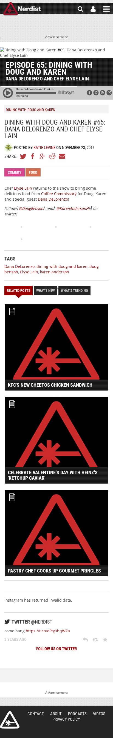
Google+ (42, 156)
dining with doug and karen (61, 266)
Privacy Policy (66, 719)
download (89, 93)
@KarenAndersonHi (73, 208)
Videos (99, 713)
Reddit (52, 156)
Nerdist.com (9, 720)
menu (106, 9)
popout (109, 93)
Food (33, 172)
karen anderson (54, 271)
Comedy (14, 172)
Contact (35, 713)
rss (102, 93)
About (56, 713)
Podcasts (77, 713)
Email (61, 156)
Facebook (32, 156)
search (80, 9)
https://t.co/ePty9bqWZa (48, 630)
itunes (96, 93)
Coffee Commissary (59, 193)
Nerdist (22, 9)
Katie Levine (44, 147)
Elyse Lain (23, 188)
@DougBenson (31, 208)
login (93, 9)
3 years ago (15, 639)
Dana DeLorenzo (53, 199)
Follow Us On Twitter (56, 648)
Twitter (23, 156)
